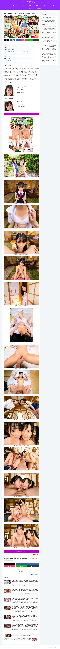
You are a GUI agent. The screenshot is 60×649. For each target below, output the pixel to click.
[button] (36, 40)
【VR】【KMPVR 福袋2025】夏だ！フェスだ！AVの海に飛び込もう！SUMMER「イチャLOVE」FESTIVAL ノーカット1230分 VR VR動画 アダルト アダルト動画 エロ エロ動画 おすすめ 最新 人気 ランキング (49, 21)
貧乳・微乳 (12, 51)
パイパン (20, 51)
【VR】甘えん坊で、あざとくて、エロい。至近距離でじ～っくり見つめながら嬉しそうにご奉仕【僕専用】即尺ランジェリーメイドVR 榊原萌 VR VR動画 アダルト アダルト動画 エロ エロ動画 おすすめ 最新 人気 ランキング (49, 47)
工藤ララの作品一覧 (21, 106)
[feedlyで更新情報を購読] (20, 571)
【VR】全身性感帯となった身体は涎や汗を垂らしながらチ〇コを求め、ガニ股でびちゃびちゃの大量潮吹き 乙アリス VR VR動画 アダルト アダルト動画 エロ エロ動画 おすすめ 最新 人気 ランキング (49, 39)
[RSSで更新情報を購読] (22, 571)
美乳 (9, 51)
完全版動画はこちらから (21, 113)
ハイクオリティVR (29, 51)
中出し (16, 51)
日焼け (23, 51)
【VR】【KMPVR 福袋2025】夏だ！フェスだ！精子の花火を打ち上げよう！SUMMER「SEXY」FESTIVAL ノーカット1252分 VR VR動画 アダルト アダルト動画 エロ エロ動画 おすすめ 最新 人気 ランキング (49, 30)
